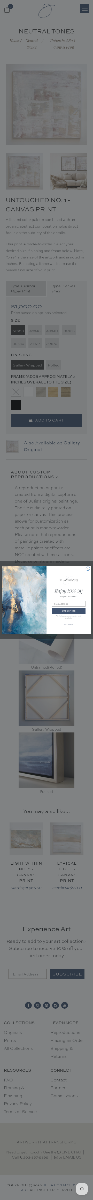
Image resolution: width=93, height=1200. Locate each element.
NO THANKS (68, 624)
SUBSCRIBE (69, 611)
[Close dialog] (88, 569)
